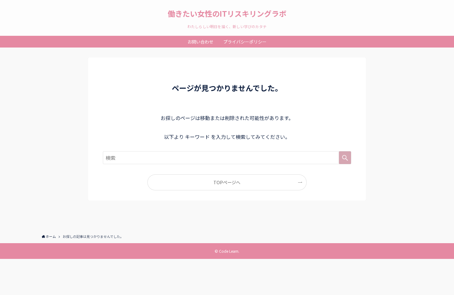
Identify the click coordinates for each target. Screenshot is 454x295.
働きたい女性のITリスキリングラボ (227, 13)
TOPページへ (226, 182)
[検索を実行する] (345, 157)
